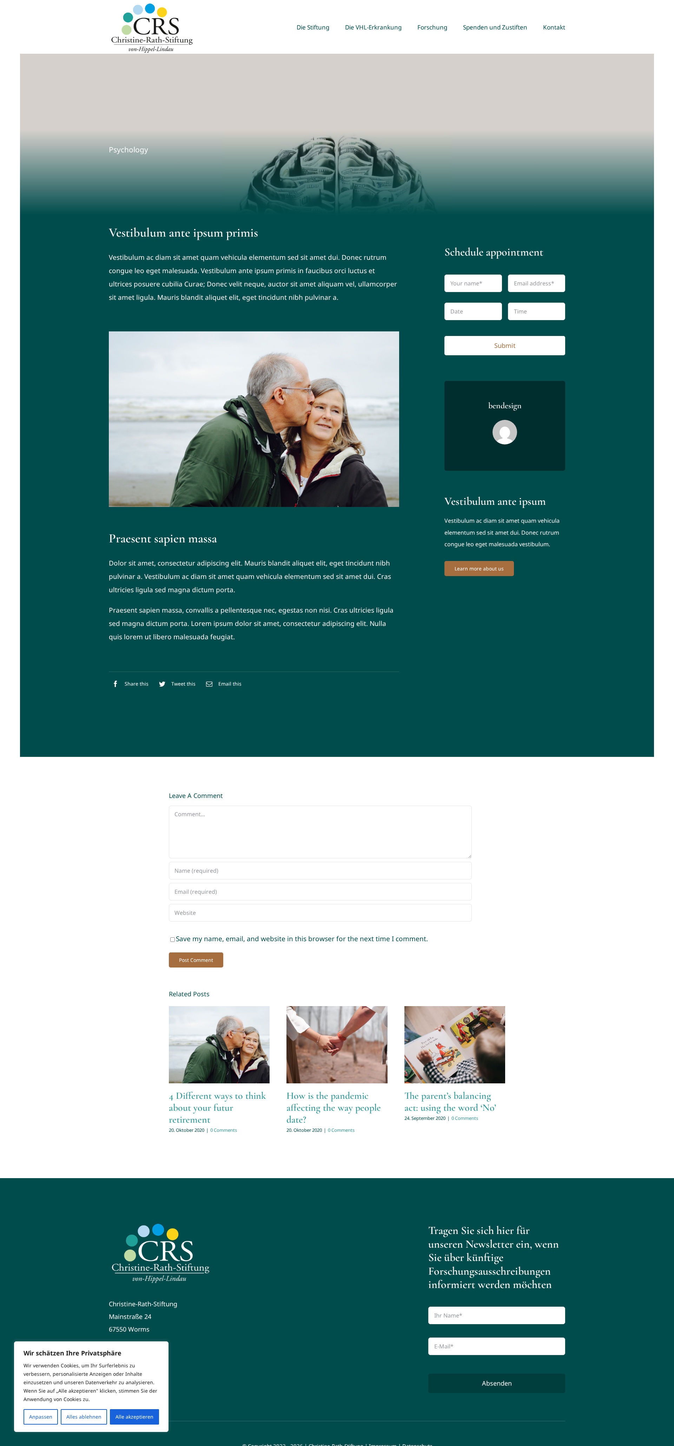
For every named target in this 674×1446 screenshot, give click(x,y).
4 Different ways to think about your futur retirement (217, 1107)
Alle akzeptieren (134, 1416)
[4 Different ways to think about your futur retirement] (219, 1044)
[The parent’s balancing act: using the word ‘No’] (454, 1044)
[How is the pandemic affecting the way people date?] (337, 1044)
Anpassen (40, 1416)
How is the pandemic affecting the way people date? (333, 1107)
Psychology (128, 149)
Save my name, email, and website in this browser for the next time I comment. (302, 938)
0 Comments (223, 1130)
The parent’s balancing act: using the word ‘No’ (450, 1102)
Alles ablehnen (83, 1416)
